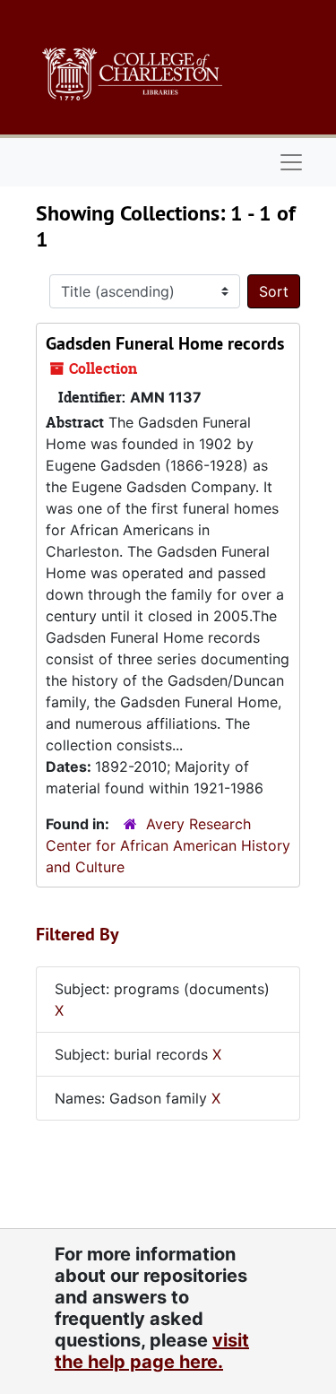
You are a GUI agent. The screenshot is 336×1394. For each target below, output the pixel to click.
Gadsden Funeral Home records (165, 343)
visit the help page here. (152, 1350)
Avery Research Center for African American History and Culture (168, 845)
